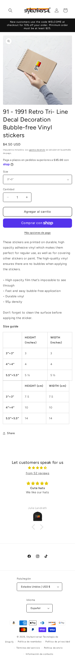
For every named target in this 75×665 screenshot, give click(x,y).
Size (5, 171)
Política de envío (53, 648)
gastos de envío (37, 149)
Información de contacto (39, 654)
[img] (37, 468)
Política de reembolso (30, 641)
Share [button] (11, 433)
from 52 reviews (37, 473)
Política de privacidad (57, 641)
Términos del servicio (28, 648)
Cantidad (8, 189)
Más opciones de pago (37, 232)
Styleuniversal (34, 637)
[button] (10, 10)
